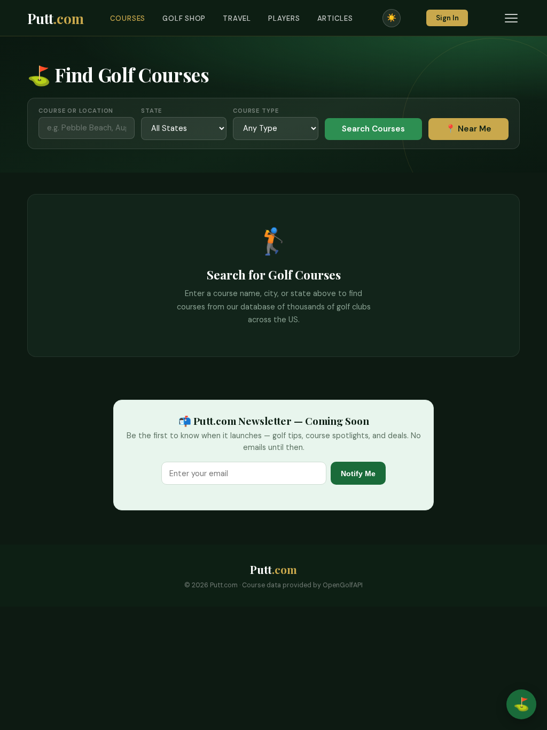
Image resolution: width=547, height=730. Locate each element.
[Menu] (511, 18)
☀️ (391, 17)
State (151, 110)
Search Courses (373, 128)
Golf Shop (184, 18)
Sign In (447, 17)
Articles (335, 18)
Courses (128, 18)
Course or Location (75, 110)
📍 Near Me (468, 128)
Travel (237, 18)
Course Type (256, 110)
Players (284, 18)
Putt (55, 18)
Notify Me (358, 473)
